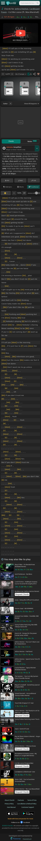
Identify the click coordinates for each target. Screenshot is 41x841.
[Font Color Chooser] (6, 193)
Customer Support (27, 807)
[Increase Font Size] (24, 193)
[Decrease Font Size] (14, 193)
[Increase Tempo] (12, 74)
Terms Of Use (31, 800)
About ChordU (9, 800)
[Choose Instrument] (10, 103)
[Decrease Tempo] (3, 74)
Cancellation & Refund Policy (26, 804)
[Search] (37, 3)
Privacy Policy (9, 804)
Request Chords (22, 594)
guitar (5, 103)
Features (21, 800)
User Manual (11, 807)
